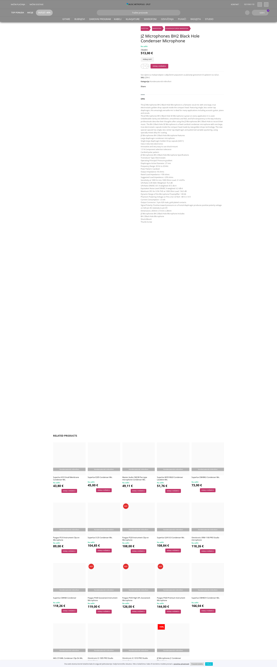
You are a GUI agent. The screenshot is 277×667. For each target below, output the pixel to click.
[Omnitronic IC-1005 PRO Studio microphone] (104, 639)
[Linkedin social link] (162, 87)
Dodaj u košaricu (159, 66)
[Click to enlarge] (57, 422)
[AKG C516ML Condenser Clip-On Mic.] (69, 639)
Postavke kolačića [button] (197, 664)
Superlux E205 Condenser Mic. (100, 477)
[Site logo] (138, 4)
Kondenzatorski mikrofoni (177, 28)
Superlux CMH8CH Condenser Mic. (206, 598)
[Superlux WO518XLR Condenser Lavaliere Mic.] (173, 458)
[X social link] (153, 87)
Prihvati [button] (208, 664)
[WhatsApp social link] (166, 87)
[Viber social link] (175, 87)
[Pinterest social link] (157, 87)
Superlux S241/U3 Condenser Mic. (171, 537)
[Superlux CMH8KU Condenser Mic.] (208, 458)
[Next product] (222, 29)
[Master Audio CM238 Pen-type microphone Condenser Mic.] (138, 458)
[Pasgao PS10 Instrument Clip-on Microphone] (69, 519)
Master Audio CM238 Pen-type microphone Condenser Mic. (134, 478)
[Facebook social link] (260, 4)
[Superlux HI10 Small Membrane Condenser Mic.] (69, 458)
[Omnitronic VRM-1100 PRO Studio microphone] (208, 519)
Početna (144, 28)
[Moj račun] (247, 12)
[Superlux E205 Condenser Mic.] (104, 458)
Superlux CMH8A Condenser (64, 598)
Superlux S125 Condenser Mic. (100, 537)
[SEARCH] (99, 12)
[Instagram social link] (266, 4)
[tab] (143, 98)
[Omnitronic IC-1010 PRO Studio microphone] (138, 639)
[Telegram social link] (171, 87)
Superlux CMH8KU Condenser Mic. (206, 477)
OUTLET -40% (44, 12)
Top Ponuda (17, 12)
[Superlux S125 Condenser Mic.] (104, 519)
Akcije (30, 12)
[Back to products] (220, 29)
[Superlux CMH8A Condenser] (69, 579)
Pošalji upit (147, 59)
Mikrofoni (157, 28)
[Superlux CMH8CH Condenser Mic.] (208, 579)
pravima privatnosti (181, 664)
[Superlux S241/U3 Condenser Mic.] (173, 519)
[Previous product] (217, 29)
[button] (69, 491)
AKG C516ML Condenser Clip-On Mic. (68, 658)
